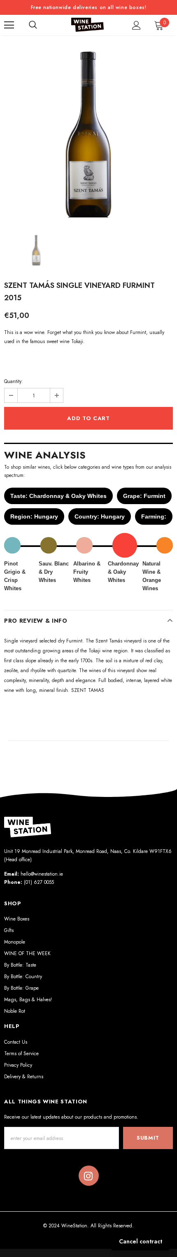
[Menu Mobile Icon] (9, 25)
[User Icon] (136, 25)
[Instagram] (88, 1176)
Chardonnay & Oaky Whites (123, 572)
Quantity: (13, 381)
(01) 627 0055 (39, 882)
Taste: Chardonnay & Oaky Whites (58, 496)
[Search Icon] (33, 25)
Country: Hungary (100, 516)
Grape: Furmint (144, 496)
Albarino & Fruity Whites (86, 572)
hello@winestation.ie (42, 874)
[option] (88, 133)
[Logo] (87, 25)
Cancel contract (140, 1241)
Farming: (153, 516)
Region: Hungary (34, 516)
